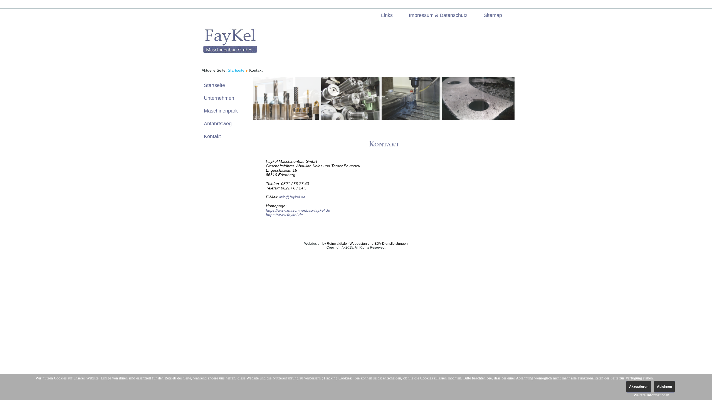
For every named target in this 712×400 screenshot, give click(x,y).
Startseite (236, 70)
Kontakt (212, 136)
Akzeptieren (638, 387)
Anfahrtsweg (218, 123)
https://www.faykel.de (284, 214)
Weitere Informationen (651, 395)
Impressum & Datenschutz (438, 15)
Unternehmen (219, 98)
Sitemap (493, 15)
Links (387, 15)
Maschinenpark (221, 111)
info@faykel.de (292, 197)
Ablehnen (664, 387)
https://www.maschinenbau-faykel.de (298, 210)
